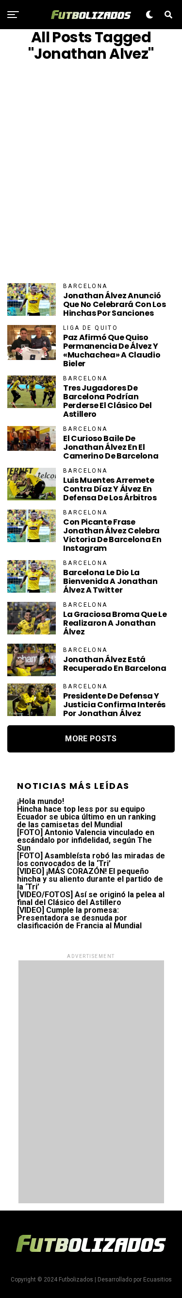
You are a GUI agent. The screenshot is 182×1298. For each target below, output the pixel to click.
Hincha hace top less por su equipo (81, 809)
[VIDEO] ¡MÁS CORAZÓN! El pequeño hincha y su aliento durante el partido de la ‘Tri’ (90, 879)
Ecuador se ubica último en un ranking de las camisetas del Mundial (86, 820)
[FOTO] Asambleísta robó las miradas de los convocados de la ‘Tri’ (91, 859)
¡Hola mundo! (40, 801)
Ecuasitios (157, 1279)
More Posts (90, 738)
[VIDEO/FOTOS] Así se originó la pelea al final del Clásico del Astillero (91, 898)
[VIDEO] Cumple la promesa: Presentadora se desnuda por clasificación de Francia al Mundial (79, 917)
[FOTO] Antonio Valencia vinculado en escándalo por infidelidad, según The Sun (85, 840)
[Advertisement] (91, 173)
